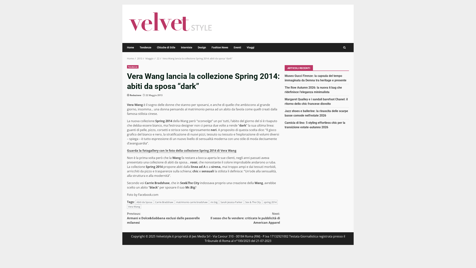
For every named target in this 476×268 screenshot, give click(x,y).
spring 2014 (270, 202)
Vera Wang (134, 206)
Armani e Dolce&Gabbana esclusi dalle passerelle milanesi (163, 218)
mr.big (214, 202)
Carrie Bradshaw (164, 202)
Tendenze (145, 47)
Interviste (186, 47)
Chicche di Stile (166, 47)
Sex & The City (253, 202)
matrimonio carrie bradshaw (192, 202)
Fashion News (220, 47)
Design (202, 47)
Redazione (135, 95)
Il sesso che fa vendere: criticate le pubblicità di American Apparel (245, 218)
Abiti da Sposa (144, 202)
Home (130, 47)
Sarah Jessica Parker (231, 202)
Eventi (237, 47)
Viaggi (250, 47)
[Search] (344, 47)
